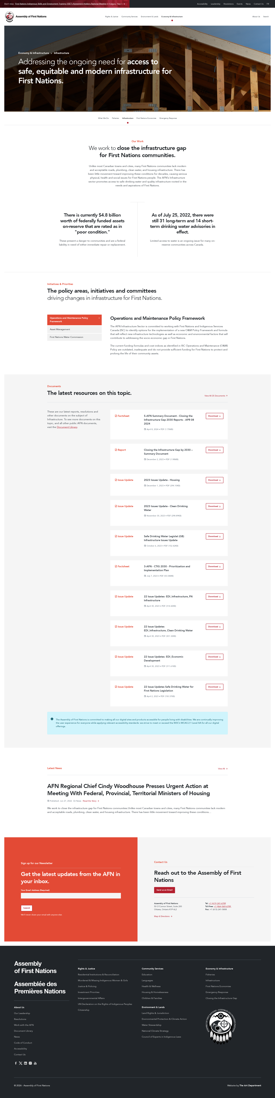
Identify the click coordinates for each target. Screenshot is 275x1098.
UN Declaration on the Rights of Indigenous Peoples (105, 1004)
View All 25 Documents (216, 396)
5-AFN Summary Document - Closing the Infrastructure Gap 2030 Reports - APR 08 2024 (169, 420)
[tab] (74, 320)
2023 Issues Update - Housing (162, 480)
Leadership (215, 4)
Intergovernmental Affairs (91, 998)
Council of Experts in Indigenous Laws (161, 1036)
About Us (256, 16)
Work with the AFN (24, 1025)
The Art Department (250, 1085)
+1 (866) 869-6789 (222, 906)
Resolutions (228, 4)
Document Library (67, 427)
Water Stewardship (151, 1025)
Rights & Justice (111, 16)
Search (266, 16)
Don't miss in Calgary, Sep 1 (63, 4)
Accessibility (202, 4)
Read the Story (89, 801)
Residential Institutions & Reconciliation (98, 974)
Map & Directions (162, 916)
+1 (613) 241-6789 (217, 903)
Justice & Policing (87, 986)
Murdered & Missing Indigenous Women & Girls (103, 980)
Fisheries (115, 118)
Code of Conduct (23, 1042)
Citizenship (83, 1010)
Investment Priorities (88, 992)
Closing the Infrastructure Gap (221, 998)
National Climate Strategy (155, 1031)
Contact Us (258, 4)
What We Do (103, 118)
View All (221, 769)
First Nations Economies (146, 118)
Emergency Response (168, 118)
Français (268, 4)
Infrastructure (127, 118)
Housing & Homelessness (155, 992)
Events (239, 4)
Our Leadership (22, 1013)
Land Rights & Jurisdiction (155, 1013)
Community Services (129, 16)
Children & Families (152, 998)
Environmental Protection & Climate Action (164, 1019)
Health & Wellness (151, 986)
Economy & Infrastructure (172, 16)
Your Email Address (35, 890)
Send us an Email (165, 890)
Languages (147, 980)
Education (147, 974)
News (248, 4)
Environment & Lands (149, 16)
